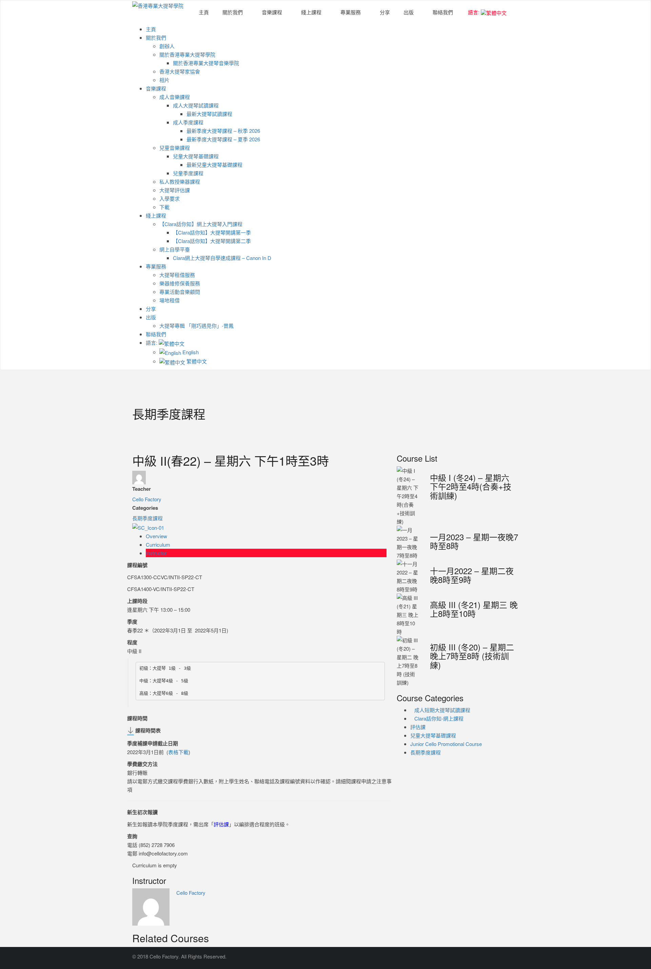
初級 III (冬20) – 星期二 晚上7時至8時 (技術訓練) (472, 656)
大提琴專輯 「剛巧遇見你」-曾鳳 (196, 325)
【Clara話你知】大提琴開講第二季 (212, 240)
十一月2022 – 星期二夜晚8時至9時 (472, 575)
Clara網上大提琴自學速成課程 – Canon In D (222, 257)
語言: (474, 12)
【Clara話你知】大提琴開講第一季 (212, 232)
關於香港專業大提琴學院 (187, 54)
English (190, 352)
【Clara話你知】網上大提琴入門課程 (200, 223)
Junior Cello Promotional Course (446, 743)
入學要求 (169, 198)
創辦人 (167, 45)
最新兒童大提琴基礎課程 (214, 164)
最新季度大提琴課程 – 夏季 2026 (223, 139)
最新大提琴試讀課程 (209, 113)
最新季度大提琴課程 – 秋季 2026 (223, 130)
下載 (164, 206)
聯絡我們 (443, 12)
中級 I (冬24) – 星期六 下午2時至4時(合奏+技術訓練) (470, 486)
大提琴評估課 (174, 190)
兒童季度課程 (188, 173)
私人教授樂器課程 (179, 181)
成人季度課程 (188, 122)
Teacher (141, 488)
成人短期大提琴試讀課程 (442, 709)
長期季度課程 (147, 518)
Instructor (156, 553)
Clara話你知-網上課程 (438, 718)
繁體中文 (196, 361)
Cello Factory (146, 499)
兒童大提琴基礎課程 (196, 156)
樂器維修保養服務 (179, 283)
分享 (385, 12)
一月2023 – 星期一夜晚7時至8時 (474, 541)
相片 (164, 79)
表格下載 (178, 751)
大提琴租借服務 (177, 274)
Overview (156, 536)
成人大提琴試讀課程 (196, 105)
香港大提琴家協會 (179, 71)
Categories (145, 507)
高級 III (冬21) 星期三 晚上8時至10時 (474, 609)
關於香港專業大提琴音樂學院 (206, 62)
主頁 (204, 12)
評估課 (221, 824)
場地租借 (169, 300)
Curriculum (158, 544)
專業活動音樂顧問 (179, 291)
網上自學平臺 (174, 249)
